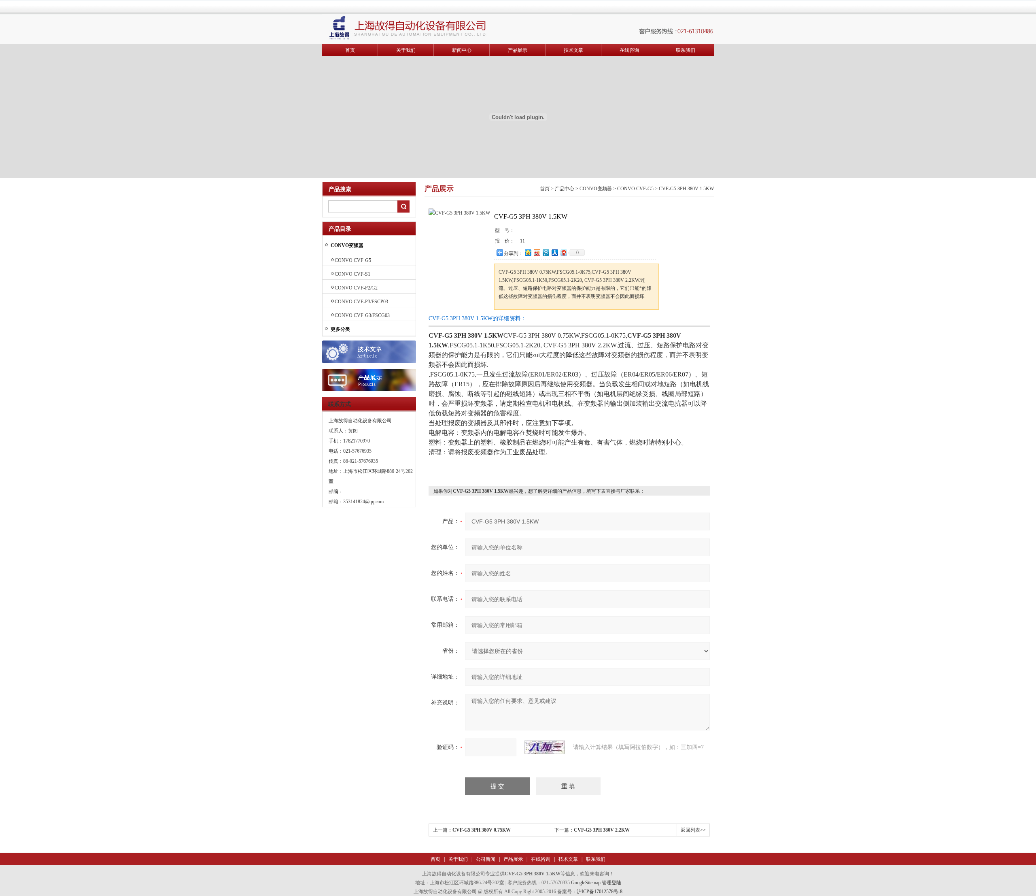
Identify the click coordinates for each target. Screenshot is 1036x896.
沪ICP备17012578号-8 (599, 891)
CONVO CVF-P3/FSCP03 (361, 301)
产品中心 (564, 189)
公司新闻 (485, 859)
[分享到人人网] (554, 252)
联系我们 (685, 50)
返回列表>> (693, 830)
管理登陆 (611, 882)
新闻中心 (461, 50)
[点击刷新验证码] (544, 747)
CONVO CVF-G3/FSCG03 (362, 315)
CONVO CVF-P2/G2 (356, 288)
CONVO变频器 (596, 189)
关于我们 (406, 50)
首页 (350, 50)
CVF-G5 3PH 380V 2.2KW (602, 830)
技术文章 (573, 50)
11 (522, 241)
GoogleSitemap (586, 882)
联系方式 (339, 404)
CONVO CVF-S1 (352, 274)
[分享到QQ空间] (527, 252)
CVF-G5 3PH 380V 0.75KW (481, 830)
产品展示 (517, 50)
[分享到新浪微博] (536, 252)
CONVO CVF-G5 (353, 260)
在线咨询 (629, 50)
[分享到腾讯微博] (545, 252)
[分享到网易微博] (563, 252)
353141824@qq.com (363, 501)
